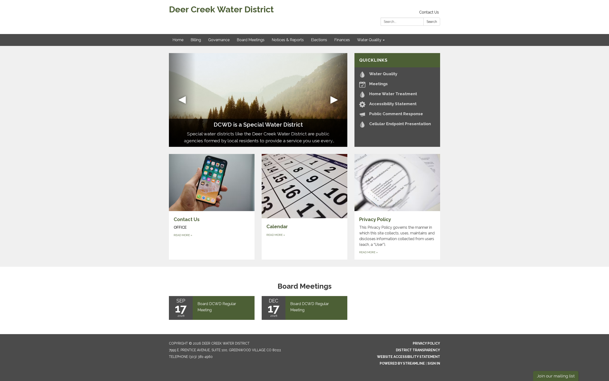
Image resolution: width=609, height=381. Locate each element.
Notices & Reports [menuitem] (288, 40)
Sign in (433, 363)
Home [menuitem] (177, 40)
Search (432, 22)
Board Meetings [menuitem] (251, 40)
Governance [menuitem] (219, 40)
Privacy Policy (426, 343)
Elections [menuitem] (319, 40)
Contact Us (429, 12)
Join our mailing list (556, 375)
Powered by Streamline (402, 363)
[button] (182, 100)
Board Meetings (305, 286)
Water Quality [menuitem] (369, 40)
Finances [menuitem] (342, 40)
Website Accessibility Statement (408, 357)
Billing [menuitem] (196, 40)
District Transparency (418, 350)
